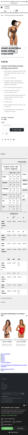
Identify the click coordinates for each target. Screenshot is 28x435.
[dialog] (14, 419)
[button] (14, 415)
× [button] (26, 405)
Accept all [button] (7, 428)
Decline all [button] (20, 428)
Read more (20, 413)
